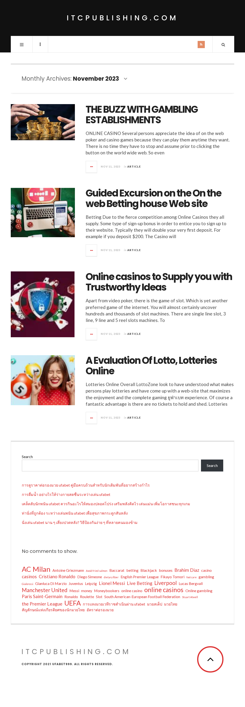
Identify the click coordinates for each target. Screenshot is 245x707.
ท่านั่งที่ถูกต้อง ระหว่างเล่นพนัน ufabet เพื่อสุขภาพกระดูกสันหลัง (75, 513)
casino (206, 570)
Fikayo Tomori (172, 576)
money (86, 590)
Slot (99, 596)
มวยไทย (170, 604)
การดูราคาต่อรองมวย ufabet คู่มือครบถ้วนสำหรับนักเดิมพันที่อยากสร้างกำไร (86, 485)
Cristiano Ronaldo (57, 576)
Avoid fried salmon (96, 570)
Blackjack (148, 570)
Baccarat (116, 570)
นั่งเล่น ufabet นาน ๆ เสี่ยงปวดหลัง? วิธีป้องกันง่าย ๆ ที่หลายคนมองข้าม (80, 522)
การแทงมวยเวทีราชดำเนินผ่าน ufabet (114, 604)
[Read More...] (91, 167)
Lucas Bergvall (191, 583)
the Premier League (42, 603)
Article (134, 166)
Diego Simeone (89, 576)
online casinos (164, 590)
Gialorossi (27, 583)
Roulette (87, 596)
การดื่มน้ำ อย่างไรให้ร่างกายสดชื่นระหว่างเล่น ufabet (66, 494)
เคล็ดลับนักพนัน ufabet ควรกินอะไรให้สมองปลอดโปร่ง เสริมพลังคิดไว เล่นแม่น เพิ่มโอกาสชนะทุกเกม (106, 503)
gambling (206, 576)
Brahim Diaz (186, 570)
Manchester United (44, 590)
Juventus (76, 583)
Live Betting (139, 583)
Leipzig (91, 583)
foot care (191, 577)
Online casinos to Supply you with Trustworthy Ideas (159, 282)
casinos (29, 576)
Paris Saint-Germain (42, 596)
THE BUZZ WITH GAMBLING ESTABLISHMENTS (142, 115)
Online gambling (198, 590)
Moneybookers (106, 590)
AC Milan (36, 569)
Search (27, 456)
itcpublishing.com (122, 18)
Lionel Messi (112, 583)
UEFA (72, 603)
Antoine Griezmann (68, 570)
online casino (131, 590)
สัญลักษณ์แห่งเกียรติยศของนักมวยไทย (53, 609)
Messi (74, 590)
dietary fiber (111, 577)
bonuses (166, 570)
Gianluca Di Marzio (51, 583)
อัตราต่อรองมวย (100, 609)
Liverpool (165, 583)
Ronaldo (71, 596)
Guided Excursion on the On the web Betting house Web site (153, 198)
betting (132, 570)
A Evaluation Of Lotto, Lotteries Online (151, 366)
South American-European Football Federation (142, 596)
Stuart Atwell (190, 597)
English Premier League (140, 576)
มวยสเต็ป (154, 604)
